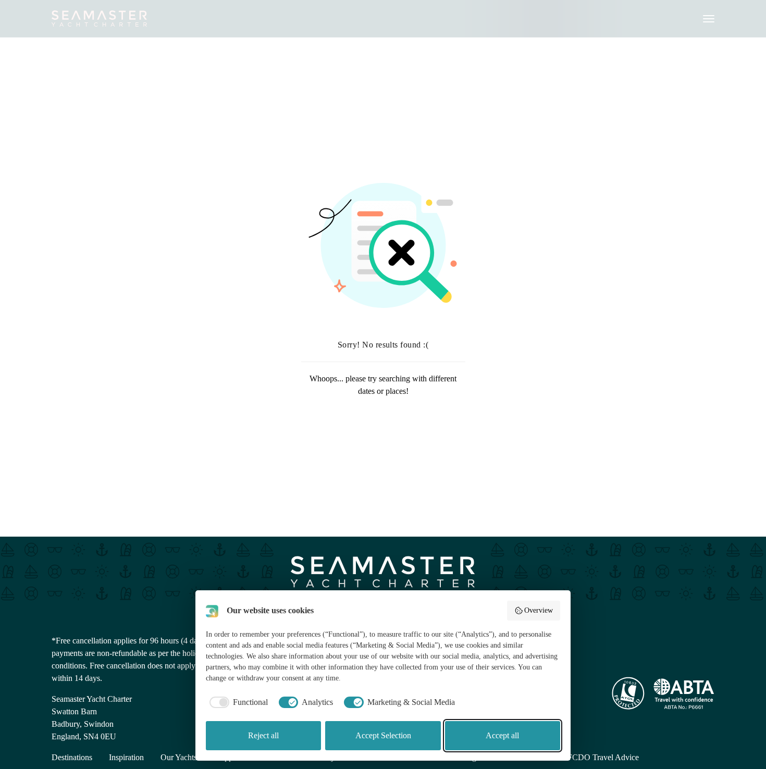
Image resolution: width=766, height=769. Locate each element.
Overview (538, 610)
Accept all (502, 735)
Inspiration (126, 757)
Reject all (263, 735)
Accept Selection (383, 735)
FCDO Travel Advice (603, 757)
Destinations (72, 757)
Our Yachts (178, 757)
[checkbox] (237, 702)
